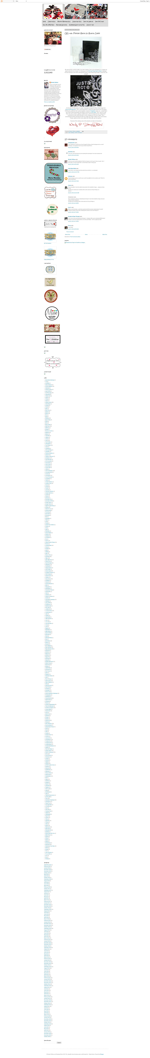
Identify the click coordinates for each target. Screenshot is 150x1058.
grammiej (70, 151)
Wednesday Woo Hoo (50, 833)
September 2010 (47, 1023)
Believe (47, 413)
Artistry (46, 399)
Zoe (46, 855)
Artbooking (47, 394)
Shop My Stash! (99, 21)
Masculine (47, 634)
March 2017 (46, 899)
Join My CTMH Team (48, 25)
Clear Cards (47, 464)
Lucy (46, 626)
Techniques (80, 132)
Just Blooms (47, 604)
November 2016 (47, 906)
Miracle (46, 642)
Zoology (47, 858)
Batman (47, 411)
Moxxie (46, 666)
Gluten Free (47, 561)
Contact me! (90, 25)
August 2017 (47, 891)
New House (47, 671)
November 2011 (47, 1001)
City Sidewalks (48, 459)
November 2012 (47, 982)
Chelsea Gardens (49, 453)
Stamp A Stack (48, 772)
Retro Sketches (48, 723)
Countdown (47, 478)
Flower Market (48, 532)
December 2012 (47, 980)
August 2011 (46, 1006)
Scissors (47, 736)
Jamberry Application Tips (77, 25)
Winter (46, 841)
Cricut (46, 485)
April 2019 (46, 875)
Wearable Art (48, 830)
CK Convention (48, 461)
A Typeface (92, 110)
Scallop (47, 733)
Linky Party (47, 617)
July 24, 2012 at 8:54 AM (73, 147)
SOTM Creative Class (49, 764)
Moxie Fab (47, 664)
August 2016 (47, 911)
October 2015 (47, 926)
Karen (69, 225)
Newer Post (67, 234)
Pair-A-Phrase (48, 679)
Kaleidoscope (48, 605)
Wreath (46, 849)
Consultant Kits (76, 21)
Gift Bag (47, 551)
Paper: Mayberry (48, 682)
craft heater (93, 112)
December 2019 (47, 869)
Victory (46, 822)
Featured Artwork (61, 25)
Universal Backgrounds (70, 109)
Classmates (47, 462)
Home (44, 21)
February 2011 (47, 1016)
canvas (46, 438)
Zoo (46, 857)
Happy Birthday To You (49, 259)
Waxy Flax (47, 828)
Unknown (70, 176)
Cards (46, 446)
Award (46, 407)
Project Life (47, 710)
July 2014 (46, 950)
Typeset (47, 815)
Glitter (46, 558)
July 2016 (46, 912)
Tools (46, 807)
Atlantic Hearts (48, 402)
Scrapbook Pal (48, 742)
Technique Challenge (49, 800)
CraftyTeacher (71, 142)
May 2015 (46, 934)
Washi (46, 825)
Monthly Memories (49, 661)
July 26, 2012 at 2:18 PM (73, 203)
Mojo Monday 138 (49, 648)
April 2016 (46, 917)
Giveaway (47, 556)
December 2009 (47, 1033)
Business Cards (48, 430)
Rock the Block (48, 725)
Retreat (46, 722)
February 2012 (47, 996)
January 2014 (47, 960)
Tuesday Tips (48, 811)
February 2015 (47, 939)
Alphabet (47, 388)
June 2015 (46, 933)
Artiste (46, 397)
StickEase (47, 780)
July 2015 (46, 931)
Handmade (47, 566)
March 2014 (46, 957)
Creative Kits (51, 21)
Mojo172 (47, 653)
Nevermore (47, 669)
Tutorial (47, 812)
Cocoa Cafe (47, 467)
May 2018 (46, 885)
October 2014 (47, 946)
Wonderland (48, 842)
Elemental (47, 515)
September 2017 (47, 890)
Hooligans (47, 580)
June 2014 (46, 952)
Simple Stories (48, 750)
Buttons (47, 434)
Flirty (46, 529)
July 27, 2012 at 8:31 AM (73, 229)
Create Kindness (48, 481)
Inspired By (47, 591)
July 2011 (46, 1008)
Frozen (46, 543)
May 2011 (46, 1011)
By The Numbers (47, 243)
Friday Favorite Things (50, 542)
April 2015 (46, 936)
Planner (47, 702)
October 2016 (47, 907)
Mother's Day (48, 663)
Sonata (46, 758)
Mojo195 (47, 660)
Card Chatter (48, 442)
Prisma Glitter (48, 709)
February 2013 (47, 977)
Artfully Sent (47, 396)
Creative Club (48, 483)
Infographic (47, 586)
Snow (46, 753)
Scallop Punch (48, 734)
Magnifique (47, 629)
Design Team (48, 504)
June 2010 (46, 1027)
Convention (47, 475)
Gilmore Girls (48, 555)
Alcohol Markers (48, 386)
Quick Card (47, 714)
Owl (46, 677)
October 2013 (47, 965)
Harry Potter (47, 569)
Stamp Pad (47, 774)
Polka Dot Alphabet (49, 706)
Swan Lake (47, 788)
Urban (46, 819)
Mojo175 (47, 656)
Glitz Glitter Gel (48, 559)
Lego (46, 613)
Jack (46, 593)
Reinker (47, 718)
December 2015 (47, 923)
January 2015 (47, 941)
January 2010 (47, 1031)
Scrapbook (47, 741)
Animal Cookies (48, 389)
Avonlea (47, 405)
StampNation (48, 776)
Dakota (46, 496)
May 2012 (46, 992)
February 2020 (47, 866)
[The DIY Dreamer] (53, 343)
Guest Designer (48, 563)
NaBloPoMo (47, 667)
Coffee (46, 469)
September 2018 (47, 879)
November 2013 (47, 963)
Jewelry (47, 597)
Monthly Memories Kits (63, 21)
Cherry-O (47, 454)
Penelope (47, 690)
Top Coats (47, 809)
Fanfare (47, 526)
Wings (46, 838)
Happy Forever (48, 567)
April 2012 (46, 993)
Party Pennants (48, 685)
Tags (46, 793)
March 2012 (46, 995)
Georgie (47, 548)
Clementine (47, 465)
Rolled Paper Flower (49, 726)
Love (46, 620)
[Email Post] (82, 131)
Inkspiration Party (49, 590)
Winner (46, 839)
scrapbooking (48, 744)
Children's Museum (49, 456)
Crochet (47, 486)
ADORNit (47, 383)
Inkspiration (47, 588)
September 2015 (47, 928)
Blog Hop (47, 426)
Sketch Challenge (49, 752)
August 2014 (47, 949)
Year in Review (48, 852)
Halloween (47, 564)
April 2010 (46, 1030)
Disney (46, 507)
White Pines (47, 835)
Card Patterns (48, 445)
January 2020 (47, 868)
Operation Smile (48, 675)
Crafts (46, 480)
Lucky (46, 625)
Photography (48, 695)
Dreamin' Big (48, 510)
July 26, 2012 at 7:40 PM (73, 221)
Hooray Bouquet (48, 583)
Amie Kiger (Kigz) (72, 168)
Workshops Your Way (49, 846)
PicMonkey (47, 696)
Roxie (46, 730)
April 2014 (46, 955)
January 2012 (47, 998)
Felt (46, 527)
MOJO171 (47, 652)
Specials (47, 768)
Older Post (104, 234)
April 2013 (46, 974)
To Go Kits (47, 806)
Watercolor (47, 827)
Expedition (47, 518)
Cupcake (47, 489)
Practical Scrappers (49, 707)
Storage (47, 782)
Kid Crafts (47, 607)
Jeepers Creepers (49, 596)
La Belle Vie (47, 609)
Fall (46, 521)
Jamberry (47, 594)
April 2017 (46, 898)
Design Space (48, 502)
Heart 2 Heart (48, 570)
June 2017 (46, 895)
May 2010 (46, 1028)
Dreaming (47, 512)
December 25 (48, 499)
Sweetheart (47, 792)
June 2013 (46, 971)
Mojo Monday (48, 647)
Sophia (46, 761)
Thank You (47, 803)
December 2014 (47, 942)
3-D (46, 381)
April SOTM (47, 391)
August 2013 (47, 968)
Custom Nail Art (48, 493)
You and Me (47, 854)
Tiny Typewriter (48, 804)
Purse (46, 712)
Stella (46, 779)
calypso (47, 437)
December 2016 (47, 904)
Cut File (47, 494)
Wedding (47, 831)
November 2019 (47, 871)
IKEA (46, 585)
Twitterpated (47, 814)
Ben (46, 415)
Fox (46, 539)
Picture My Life (48, 698)
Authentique (47, 403)
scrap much (47, 737)
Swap (46, 790)
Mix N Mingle (48, 645)
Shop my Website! (88, 21)
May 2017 (46, 896)
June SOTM (47, 602)
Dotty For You (48, 508)
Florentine (47, 531)
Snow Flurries (48, 755)
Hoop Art (47, 582)
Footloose (47, 535)
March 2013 (46, 976)
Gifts (46, 553)
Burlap (46, 429)
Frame (46, 540)
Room (46, 728)
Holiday (47, 577)
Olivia (46, 672)
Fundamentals (48, 545)
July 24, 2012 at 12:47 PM (73, 172)
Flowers (47, 534)
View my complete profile (49, 102)
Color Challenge (71, 132)
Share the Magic (48, 749)
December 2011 (47, 1000)
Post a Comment (70, 231)
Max (46, 639)
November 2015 (47, 925)
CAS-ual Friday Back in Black (95, 71)
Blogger (102, 1054)
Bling (46, 421)
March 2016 (46, 918)
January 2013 (47, 979)
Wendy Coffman (71, 159)
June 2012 (46, 990)
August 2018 (47, 880)
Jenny (69, 185)
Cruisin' (47, 488)
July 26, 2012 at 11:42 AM (73, 192)
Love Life (47, 621)
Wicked (46, 836)
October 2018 (47, 877)
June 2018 (46, 883)
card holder (47, 443)
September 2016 (47, 909)
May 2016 (46, 915)
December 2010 (47, 1019)
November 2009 (47, 1035)
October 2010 (47, 1022)
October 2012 (47, 984)
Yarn (46, 850)
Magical (47, 628)
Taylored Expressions (49, 795)
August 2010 (47, 1025)
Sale (46, 731)
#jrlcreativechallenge (49, 380)
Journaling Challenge (50, 599)
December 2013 (47, 961)
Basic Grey (47, 410)
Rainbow (47, 715)
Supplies (47, 787)
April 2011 (46, 1012)
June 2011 (46, 1009)
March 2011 (46, 1014)
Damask (47, 497)
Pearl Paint (47, 687)
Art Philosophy (48, 392)
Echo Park (47, 513)
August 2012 (47, 987)
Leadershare (48, 612)
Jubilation (47, 601)
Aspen (46, 400)
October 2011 (47, 1003)
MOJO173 (47, 655)
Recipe (46, 717)
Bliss (46, 422)
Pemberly (47, 688)
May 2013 (46, 973)
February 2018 (47, 887)
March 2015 (46, 938)
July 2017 (46, 893)
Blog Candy (47, 424)
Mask (46, 636)
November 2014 (47, 944)
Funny (46, 547)
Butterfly (47, 432)
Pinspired (47, 701)
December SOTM (49, 500)
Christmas (47, 458)
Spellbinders (48, 769)
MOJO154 (47, 650)
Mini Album (47, 640)
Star (46, 777)
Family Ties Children (49, 524)
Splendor (47, 771)
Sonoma (47, 760)
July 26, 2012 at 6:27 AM (73, 181)
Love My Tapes (48, 623)
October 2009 (47, 1036)
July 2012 (46, 988)
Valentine (47, 820)
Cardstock (47, 448)
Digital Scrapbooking (49, 505)
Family (46, 523)
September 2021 (47, 864)
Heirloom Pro (48, 575)
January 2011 (47, 1017)
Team (46, 798)
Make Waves (48, 631)
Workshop (47, 844)
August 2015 (47, 930)
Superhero (47, 785)
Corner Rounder (48, 477)
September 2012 (47, 985)
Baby (46, 408)
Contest (47, 473)
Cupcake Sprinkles (49, 491)
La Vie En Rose (48, 610)
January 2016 (47, 922)
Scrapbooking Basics (49, 745)
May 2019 (46, 874)
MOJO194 (47, 658)
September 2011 (47, 1004)
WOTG (46, 847)
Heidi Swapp (48, 574)
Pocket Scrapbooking (49, 704)
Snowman (47, 757)
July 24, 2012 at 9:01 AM (73, 155)
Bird (46, 416)
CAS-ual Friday (48, 450)
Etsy (46, 516)
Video (46, 823)
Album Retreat (48, 384)
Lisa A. (69, 207)
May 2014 (46, 953)
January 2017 (47, 903)
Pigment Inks (48, 699)
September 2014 (47, 947)
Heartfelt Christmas (49, 572)
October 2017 (47, 888)
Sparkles (47, 766)
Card (46, 440)
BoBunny (47, 427)
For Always (47, 537)
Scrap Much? (48, 739)
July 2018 (46, 882)
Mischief (47, 644)
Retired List (47, 720)
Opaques (47, 674)
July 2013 (46, 969)
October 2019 (47, 872)
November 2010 (47, 1020)
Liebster (47, 615)
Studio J (47, 784)
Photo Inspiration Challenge (51, 693)
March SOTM (48, 632)
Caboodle (47, 435)
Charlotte (47, 451)
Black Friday (48, 419)
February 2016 (47, 920)
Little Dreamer (48, 618)
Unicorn (47, 817)
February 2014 (47, 958)
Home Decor (48, 578)
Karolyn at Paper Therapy (74, 216)
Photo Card (47, 691)
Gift (46, 550)
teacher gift (47, 796)
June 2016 (46, 914)
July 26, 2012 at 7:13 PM (73, 212)
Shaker (46, 747)
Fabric (46, 520)
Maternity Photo (48, 637)
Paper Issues (48, 680)
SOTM (76, 132)
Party (46, 683)
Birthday (47, 418)
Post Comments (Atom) (75, 236)
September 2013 (47, 966)
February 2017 (47, 901)
